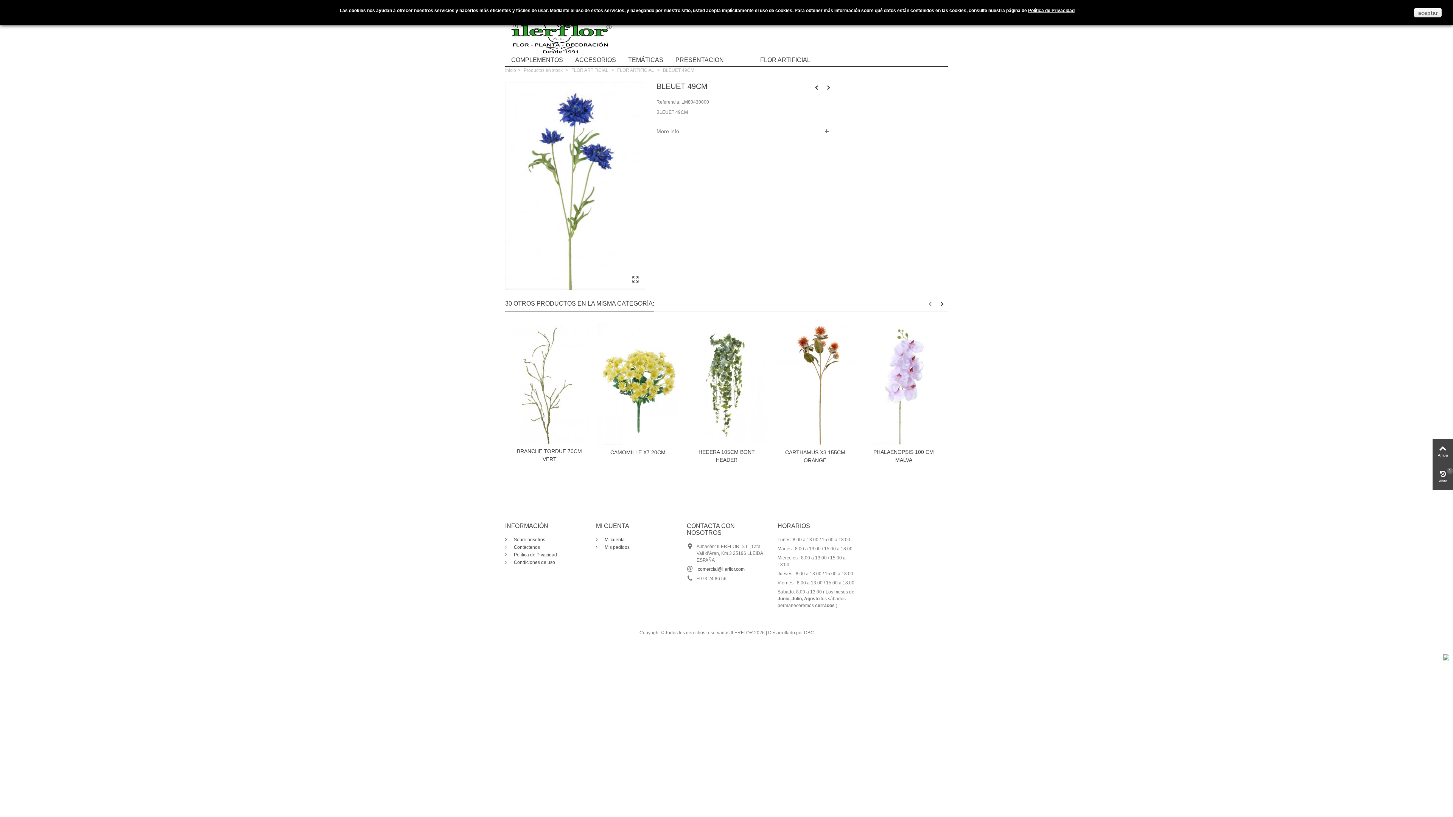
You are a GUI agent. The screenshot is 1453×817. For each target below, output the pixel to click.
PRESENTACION (699, 60)
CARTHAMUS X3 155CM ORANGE (815, 456)
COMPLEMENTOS (537, 60)
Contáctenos (526, 547)
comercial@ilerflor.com (721, 569)
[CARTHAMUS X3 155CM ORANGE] (815, 384)
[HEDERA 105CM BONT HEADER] (726, 383)
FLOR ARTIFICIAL (785, 60)
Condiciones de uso (534, 562)
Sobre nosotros (529, 539)
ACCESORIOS (595, 60)
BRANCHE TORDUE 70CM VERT (549, 455)
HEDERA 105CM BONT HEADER (726, 456)
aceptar (1427, 13)
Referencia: (668, 102)
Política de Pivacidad (535, 555)
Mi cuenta (614, 539)
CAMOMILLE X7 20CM (638, 452)
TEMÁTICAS (645, 60)
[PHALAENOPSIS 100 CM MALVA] (903, 383)
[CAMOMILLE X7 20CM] (637, 384)
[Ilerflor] (562, 32)
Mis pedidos (617, 547)
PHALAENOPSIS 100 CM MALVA (903, 456)
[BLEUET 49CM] (635, 280)
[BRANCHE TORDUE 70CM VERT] (549, 383)
